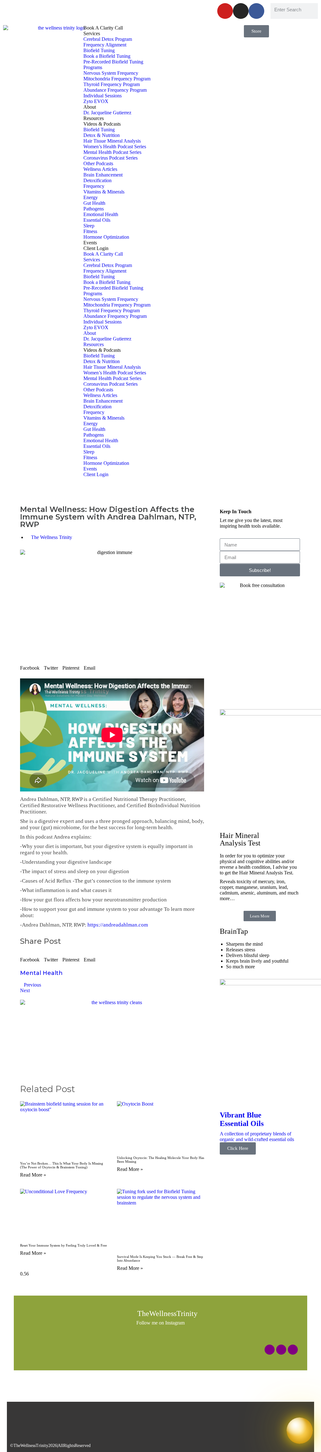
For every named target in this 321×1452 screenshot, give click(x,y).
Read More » (33, 1174)
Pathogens (93, 208)
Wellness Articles (100, 169)
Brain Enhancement (103, 174)
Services (91, 33)
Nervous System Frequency (110, 73)
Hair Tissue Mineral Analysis (112, 141)
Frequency (93, 186)
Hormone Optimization (106, 237)
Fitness (90, 231)
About (89, 107)
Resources (93, 118)
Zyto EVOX (95, 101)
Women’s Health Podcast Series (114, 146)
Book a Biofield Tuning (106, 56)
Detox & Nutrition (101, 135)
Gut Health (94, 203)
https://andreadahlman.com (117, 925)
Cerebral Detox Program (107, 39)
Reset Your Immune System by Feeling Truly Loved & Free (63, 1245)
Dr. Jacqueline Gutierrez (107, 112)
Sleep (88, 225)
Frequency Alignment (104, 44)
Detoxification (97, 180)
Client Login (95, 248)
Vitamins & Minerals (103, 191)
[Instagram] (241, 11)
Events (90, 242)
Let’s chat (137, 8)
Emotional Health (100, 214)
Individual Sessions (102, 95)
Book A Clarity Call (103, 27)
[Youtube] (225, 11)
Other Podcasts (98, 163)
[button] (29, 666)
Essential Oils (96, 220)
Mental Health (41, 973)
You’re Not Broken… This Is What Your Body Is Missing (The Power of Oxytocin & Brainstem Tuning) (61, 1165)
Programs (92, 67)
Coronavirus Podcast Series (110, 157)
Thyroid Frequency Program (111, 84)
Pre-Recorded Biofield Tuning (113, 61)
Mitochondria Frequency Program (116, 78)
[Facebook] (256, 11)
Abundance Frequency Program (115, 90)
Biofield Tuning (99, 50)
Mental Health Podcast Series (112, 152)
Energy (90, 197)
